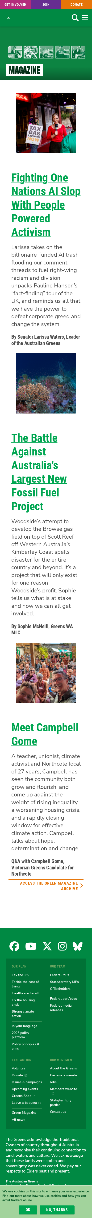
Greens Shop (21, 1095)
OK (28, 1210)
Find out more (12, 1196)
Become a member (64, 1075)
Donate (77, 4)
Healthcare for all (25, 993)
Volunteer (19, 1068)
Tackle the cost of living (25, 984)
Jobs (53, 1082)
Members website (63, 1088)
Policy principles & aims (25, 1046)
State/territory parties (60, 1102)
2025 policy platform (20, 1035)
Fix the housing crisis (23, 1002)
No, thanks (57, 1210)
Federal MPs (59, 975)
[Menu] (85, 18)
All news (18, 1119)
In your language (24, 1025)
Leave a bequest (24, 1102)
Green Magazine (24, 1112)
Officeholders (60, 988)
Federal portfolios (63, 998)
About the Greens (63, 1068)
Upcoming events (25, 1088)
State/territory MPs (64, 981)
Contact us (58, 1111)
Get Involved (15, 4)
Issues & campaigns (27, 1082)
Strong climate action (23, 1013)
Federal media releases (61, 1007)
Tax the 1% (20, 975)
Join (46, 4)
